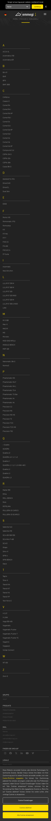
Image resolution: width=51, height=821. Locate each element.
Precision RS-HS (9, 415)
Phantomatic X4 (8, 398)
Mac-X (5, 324)
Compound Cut (8, 150)
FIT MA (5, 234)
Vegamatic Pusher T (10, 634)
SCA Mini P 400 (8, 539)
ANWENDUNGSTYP (8, 713)
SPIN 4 (5, 556)
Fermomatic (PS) (9, 221)
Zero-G (5, 676)
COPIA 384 (6, 162)
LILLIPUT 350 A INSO (10, 304)
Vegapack (6, 646)
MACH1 (5, 328)
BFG (4, 80)
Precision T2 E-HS (9, 427)
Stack (5, 564)
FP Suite (6, 254)
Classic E (6, 101)
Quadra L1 (6, 461)
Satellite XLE (7, 527)
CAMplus (6, 97)
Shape (5, 547)
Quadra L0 (6, 453)
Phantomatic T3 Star (10, 394)
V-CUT (5, 613)
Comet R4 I (7, 109)
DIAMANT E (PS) (9, 179)
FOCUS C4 (6, 250)
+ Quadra (6, 445)
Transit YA (6, 593)
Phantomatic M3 (9, 378)
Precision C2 (7, 407)
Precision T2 (7, 419)
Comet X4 (6, 138)
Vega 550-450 (7, 621)
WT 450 (5, 663)
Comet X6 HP (8, 146)
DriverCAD (6, 183)
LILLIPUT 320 (7, 291)
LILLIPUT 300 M (8, 287)
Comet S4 (6, 122)
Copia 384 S (7, 167)
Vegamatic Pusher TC (11, 638)
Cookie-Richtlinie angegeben (13, 778)
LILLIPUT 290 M (8, 283)
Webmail (5, 731)
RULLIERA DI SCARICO (11, 514)
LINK (4, 308)
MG (4, 333)
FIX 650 (5, 246)
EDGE (5, 204)
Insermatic (7, 267)
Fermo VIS (6, 217)
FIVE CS (5, 242)
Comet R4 (6, 105)
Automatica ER (8, 60)
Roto (4, 502)
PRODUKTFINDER (8, 717)
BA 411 (5, 72)
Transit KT (6, 588)
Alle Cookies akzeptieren (25, 815)
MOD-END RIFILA (9, 341)
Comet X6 (6, 142)
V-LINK (5, 617)
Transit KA (6, 584)
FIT (4, 230)
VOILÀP (5, 699)
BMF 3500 (6, 84)
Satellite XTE (7, 531)
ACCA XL (6, 52)
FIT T (4, 238)
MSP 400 (6, 349)
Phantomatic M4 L (9, 386)
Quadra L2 (6, 469)
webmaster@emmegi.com (10, 738)
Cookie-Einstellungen (25, 800)
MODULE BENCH (9, 345)
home (15, 19)
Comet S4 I (7, 126)
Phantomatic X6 (8, 402)
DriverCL (6, 187)
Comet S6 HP (8, 130)
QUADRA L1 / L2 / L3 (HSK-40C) (14, 465)
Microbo (6, 337)
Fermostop (7, 226)
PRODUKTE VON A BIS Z (28, 19)
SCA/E (5, 543)
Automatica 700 (8, 56)
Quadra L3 (6, 473)
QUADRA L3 (7, 477)
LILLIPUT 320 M (8, 300)
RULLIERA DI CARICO (10, 510)
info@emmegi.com (8, 742)
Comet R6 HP (8, 113)
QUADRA (6, 449)
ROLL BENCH (8, 498)
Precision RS (7, 411)
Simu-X (5, 551)
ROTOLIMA (7, 506)
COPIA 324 (6, 158)
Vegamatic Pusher (9, 629)
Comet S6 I (7, 134)
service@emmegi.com (9, 735)
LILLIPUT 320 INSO (9, 295)
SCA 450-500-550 (9, 535)
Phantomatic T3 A (9, 390)
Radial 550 (6, 490)
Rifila (5, 494)
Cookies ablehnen (26, 808)
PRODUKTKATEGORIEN (9, 710)
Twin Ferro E (7, 601)
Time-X (5, 580)
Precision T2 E (8, 423)
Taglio (5, 576)
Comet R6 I (7, 117)
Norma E (6, 365)
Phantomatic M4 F (9, 382)
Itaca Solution (8, 271)
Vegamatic (7, 625)
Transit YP (6, 597)
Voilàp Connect (8, 650)
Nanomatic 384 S (9, 361)
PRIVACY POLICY (7, 764)
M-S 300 (6, 320)
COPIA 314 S (7, 154)
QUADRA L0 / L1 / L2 (10, 457)
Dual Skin (6, 191)
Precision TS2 (8, 431)
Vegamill (6, 642)
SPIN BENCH (7, 560)
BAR (4, 76)
